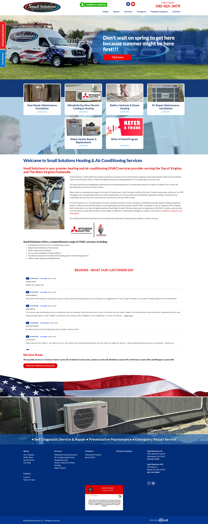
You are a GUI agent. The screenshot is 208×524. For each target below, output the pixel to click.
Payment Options (159, 11)
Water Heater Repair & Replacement (83, 141)
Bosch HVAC (90, 457)
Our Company (28, 455)
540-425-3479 (168, 6)
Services (128, 11)
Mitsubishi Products (93, 455)
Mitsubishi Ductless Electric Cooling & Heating (83, 107)
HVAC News (28, 457)
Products (141, 11)
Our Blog (27, 463)
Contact (176, 11)
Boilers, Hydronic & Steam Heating (124, 107)
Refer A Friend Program (124, 139)
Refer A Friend (29, 480)
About (116, 11)
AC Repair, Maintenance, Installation (166, 107)
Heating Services (61, 460)
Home (105, 11)
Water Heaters (60, 468)
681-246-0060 (153, 472)
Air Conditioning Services (64, 457)
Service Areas (28, 460)
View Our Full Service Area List (40, 365)
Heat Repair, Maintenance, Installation (42, 107)
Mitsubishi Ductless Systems (65, 455)
